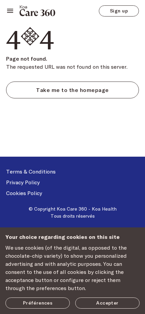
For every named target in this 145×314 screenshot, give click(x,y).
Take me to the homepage (72, 90)
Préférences (38, 303)
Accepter (107, 303)
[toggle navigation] (10, 10)
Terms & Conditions (31, 171)
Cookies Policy (24, 193)
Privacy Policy (23, 182)
